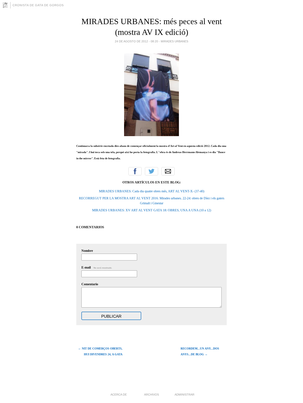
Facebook (135, 171)
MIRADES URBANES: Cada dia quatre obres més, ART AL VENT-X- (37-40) (151, 191)
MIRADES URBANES (174, 41)
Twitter (151, 171)
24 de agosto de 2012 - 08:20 (136, 41)
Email (168, 171)
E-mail (96, 267)
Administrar (184, 394)
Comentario (89, 284)
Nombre (87, 250)
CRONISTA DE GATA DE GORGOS (38, 5)
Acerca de (118, 394)
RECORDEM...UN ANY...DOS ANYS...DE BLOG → (200, 351)
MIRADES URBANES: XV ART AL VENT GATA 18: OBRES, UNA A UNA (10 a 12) (151, 210)
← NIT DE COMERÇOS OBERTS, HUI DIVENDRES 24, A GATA (100, 351)
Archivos (151, 394)
